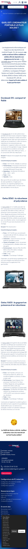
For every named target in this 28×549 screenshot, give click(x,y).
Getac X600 (6, 343)
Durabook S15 (6, 134)
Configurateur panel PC (7, 485)
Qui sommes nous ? (6, 509)
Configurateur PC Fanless (8, 483)
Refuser (14, 531)
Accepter (21, 531)
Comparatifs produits (7, 501)
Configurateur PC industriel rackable (11, 482)
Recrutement (4, 513)
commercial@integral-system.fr (14, 469)
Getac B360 (6, 207)
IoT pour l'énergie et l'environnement (11, 499)
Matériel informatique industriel (9, 493)
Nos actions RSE (5, 515)
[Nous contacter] (25, 2)
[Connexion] (19, 2)
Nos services (4, 511)
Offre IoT (3, 497)
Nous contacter (6, 473)
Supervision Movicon (6, 495)
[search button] (25, 7)
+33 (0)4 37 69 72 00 (10, 466)
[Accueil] (1, 11)
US (14, 2)
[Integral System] (6, 2)
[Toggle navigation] (3, 7)
